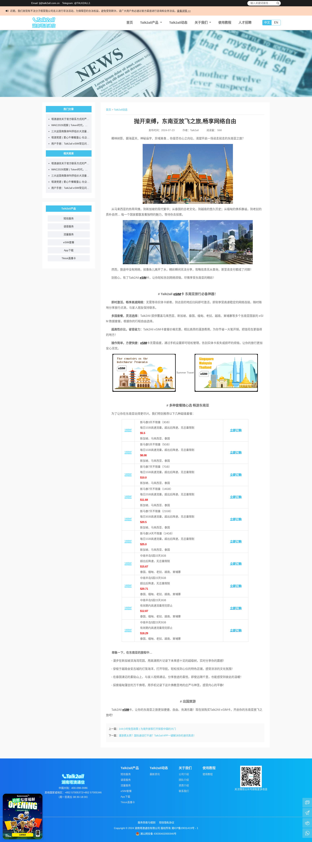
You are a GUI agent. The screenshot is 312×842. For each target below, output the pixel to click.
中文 (267, 22)
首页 (129, 22)
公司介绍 (184, 774)
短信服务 (69, 218)
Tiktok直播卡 (69, 258)
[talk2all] (44, 22)
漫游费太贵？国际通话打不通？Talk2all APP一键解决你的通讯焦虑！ (157, 735)
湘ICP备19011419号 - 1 (185, 828)
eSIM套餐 (68, 242)
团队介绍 (184, 779)
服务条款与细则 (146, 822)
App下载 (68, 250)
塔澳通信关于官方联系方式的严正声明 (70, 119)
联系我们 (184, 791)
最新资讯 (155, 774)
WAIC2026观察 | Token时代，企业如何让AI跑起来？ (70, 125)
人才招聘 (245, 22)
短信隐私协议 (166, 822)
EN (276, 22)
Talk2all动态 (178, 22)
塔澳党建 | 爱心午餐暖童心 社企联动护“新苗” (70, 137)
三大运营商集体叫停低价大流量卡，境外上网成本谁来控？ (70, 131)
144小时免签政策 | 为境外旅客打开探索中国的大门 (147, 728)
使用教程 (224, 22)
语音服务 (69, 226)
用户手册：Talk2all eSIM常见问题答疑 (70, 143)
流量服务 (69, 234)
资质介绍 (184, 785)
